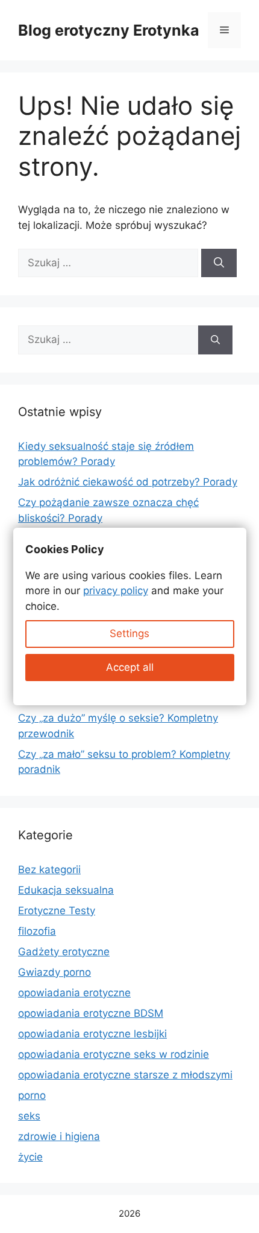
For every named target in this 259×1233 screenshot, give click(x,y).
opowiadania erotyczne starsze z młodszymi (125, 1075)
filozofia (37, 931)
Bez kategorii (49, 869)
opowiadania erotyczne (74, 993)
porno (32, 1095)
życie (30, 1157)
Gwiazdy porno (54, 972)
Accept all (130, 667)
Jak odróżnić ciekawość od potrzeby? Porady (127, 482)
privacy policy (115, 590)
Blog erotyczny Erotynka (108, 30)
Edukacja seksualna (66, 890)
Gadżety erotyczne (64, 952)
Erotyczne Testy (56, 911)
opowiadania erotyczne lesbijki (92, 1034)
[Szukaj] (219, 263)
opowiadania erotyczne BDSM (90, 1013)
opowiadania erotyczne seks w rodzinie (113, 1054)
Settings (129, 633)
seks (29, 1116)
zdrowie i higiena (59, 1136)
